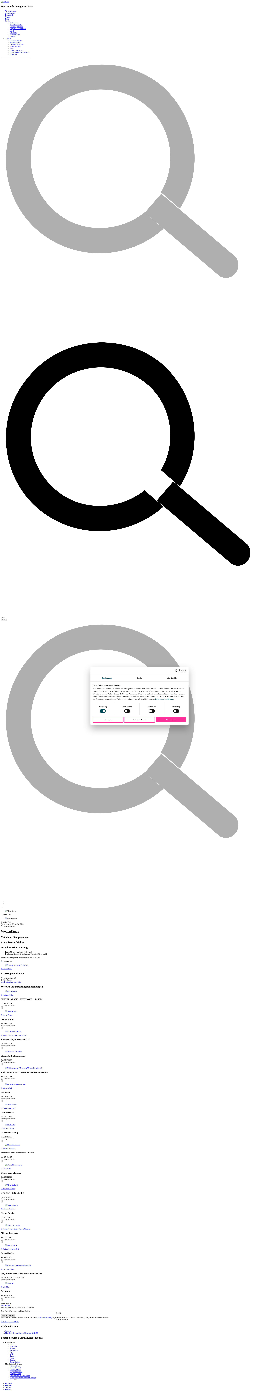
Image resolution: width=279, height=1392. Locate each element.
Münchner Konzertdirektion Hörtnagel (23, 1378)
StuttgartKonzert (15, 1374)
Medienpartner (15, 35)
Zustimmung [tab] (107, 678)
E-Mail (58, 1313)
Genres (7, 17)
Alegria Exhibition (16, 1372)
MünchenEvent (15, 1366)
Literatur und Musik (16, 50)
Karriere (12, 1356)
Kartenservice (14, 23)
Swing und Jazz (15, 46)
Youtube (8, 1387)
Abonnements (10, 13)
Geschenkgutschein (16, 27)
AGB (11, 1354)
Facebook (8, 1383)
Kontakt (12, 37)
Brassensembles (15, 42)
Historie (12, 1348)
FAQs (12, 31)
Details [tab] (139, 678)
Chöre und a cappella (17, 44)
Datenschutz (14, 1350)
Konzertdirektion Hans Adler (20, 1376)
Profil (11, 1344)
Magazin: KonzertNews (18, 29)
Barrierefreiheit (15, 1362)
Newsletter (13, 33)
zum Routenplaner (7, 982)
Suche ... (4, 618)
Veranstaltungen (10, 11)
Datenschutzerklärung (164, 699)
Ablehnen (108, 720)
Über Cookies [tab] (172, 678)
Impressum (13, 1346)
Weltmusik (13, 54)
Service (7, 21)
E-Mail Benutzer (62, 1320)
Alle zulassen (171, 720)
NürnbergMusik (15, 1370)
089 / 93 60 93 (6, 1305)
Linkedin (8, 1389)
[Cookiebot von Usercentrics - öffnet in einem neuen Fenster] (176, 671)
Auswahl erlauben (139, 720)
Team (11, 1352)
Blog (7, 19)
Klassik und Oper (16, 40)
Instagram (8, 1385)
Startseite (8, 1331)
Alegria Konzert (15, 1368)
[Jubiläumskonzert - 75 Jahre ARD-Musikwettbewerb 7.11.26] (139, 1068)
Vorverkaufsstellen (16, 25)
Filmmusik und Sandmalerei (19, 52)
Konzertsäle (9, 15)
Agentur (8, 38)
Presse (12, 1358)
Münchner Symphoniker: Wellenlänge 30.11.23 (21, 1333)
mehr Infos (17, 982)
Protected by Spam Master (10, 1322)
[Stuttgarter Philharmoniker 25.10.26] (139, 1052)
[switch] (127, 711)
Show (12, 48)
